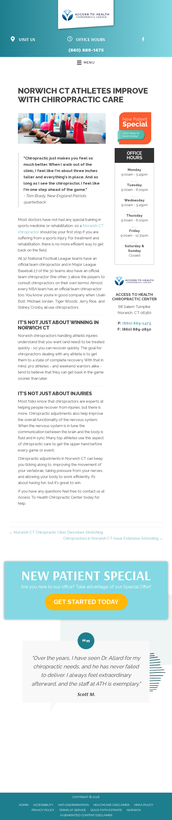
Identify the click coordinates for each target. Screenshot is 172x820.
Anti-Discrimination (73, 805)
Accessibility (43, 805)
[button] (86, 602)
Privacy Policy (43, 810)
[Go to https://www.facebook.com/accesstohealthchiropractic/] (143, 40)
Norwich (134, 810)
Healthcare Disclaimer (111, 805)
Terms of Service (72, 810)
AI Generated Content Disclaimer (86, 815)
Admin (23, 805)
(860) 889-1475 (86, 50)
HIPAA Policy (143, 805)
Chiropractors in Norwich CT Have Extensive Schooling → (113, 538)
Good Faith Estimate (106, 810)
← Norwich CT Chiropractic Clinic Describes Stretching (56, 532)
